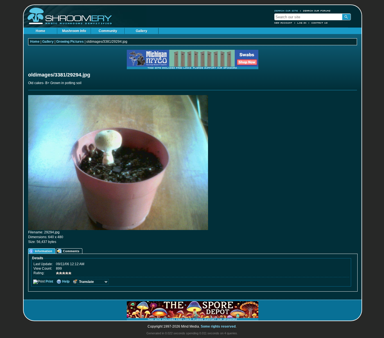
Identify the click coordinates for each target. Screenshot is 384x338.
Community (108, 31)
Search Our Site (286, 11)
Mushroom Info (74, 31)
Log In (301, 23)
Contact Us (319, 23)
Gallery (141, 31)
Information (43, 251)
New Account (283, 23)
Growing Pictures (70, 42)
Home (40, 31)
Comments (71, 251)
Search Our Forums (317, 11)
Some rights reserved (218, 326)
